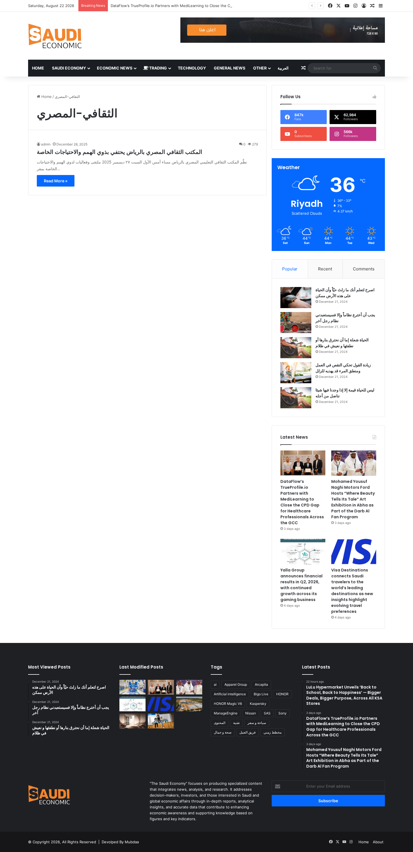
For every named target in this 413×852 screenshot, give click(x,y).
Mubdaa (132, 842)
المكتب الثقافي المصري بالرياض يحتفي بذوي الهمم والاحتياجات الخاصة (119, 152)
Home (38, 68)
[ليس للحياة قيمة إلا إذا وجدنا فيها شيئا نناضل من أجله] (295, 397)
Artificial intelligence (230, 694)
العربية (283, 68)
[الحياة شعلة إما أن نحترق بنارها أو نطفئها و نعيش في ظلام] (295, 347)
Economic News (114, 68)
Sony (282, 713)
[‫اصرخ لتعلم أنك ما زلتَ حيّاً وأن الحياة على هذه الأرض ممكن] (295, 297)
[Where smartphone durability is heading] (132, 721)
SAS (267, 713)
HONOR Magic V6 (228, 703)
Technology (192, 68)
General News (229, 68)
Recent (325, 269)
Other (260, 68)
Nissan (250, 713)
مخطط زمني (273, 732)
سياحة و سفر (257, 723)
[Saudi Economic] (55, 35)
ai (215, 684)
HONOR (282, 694)
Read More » (55, 180)
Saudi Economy (69, 68)
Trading (157, 68)
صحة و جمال (223, 732)
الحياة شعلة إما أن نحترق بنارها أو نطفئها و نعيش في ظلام (342, 343)
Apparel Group (235, 684)
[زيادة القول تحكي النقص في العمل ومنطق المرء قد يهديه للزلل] (295, 372)
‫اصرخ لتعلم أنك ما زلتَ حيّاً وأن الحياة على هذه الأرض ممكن (345, 293)
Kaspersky (258, 703)
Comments (364, 269)
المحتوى (219, 723)
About (378, 842)
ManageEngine (225, 713)
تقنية (236, 723)
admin (46, 144)
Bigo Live (261, 694)
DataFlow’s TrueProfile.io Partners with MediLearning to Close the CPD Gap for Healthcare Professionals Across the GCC (217, 5)
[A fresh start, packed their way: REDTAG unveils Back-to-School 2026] (161, 721)
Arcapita (261, 684)
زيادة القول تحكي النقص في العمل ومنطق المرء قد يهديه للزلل (343, 368)
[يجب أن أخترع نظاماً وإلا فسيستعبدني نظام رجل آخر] (295, 322)
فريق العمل (247, 732)
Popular (290, 269)
